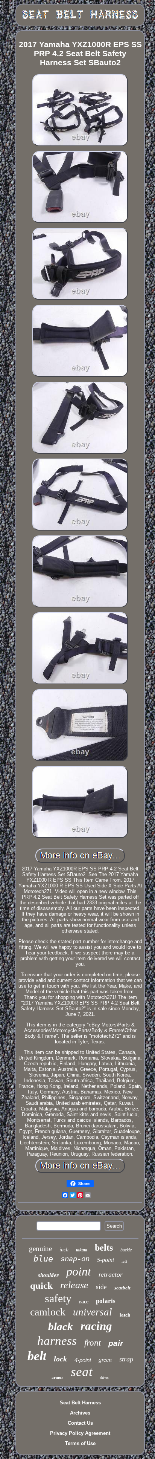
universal (92, 1312)
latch (125, 1315)
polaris (105, 1301)
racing (96, 1325)
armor (57, 1377)
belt (36, 1356)
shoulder (48, 1275)
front (92, 1342)
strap (126, 1359)
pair (115, 1343)
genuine (40, 1249)
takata (81, 1250)
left (124, 1261)
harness (57, 1340)
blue (43, 1258)
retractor (111, 1274)
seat (82, 1371)
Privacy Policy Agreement (80, 1433)
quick (41, 1285)
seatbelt (122, 1288)
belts (104, 1248)
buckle (126, 1250)
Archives (80, 1413)
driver (104, 1377)
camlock (47, 1312)
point (78, 1271)
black (60, 1326)
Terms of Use (80, 1443)
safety (58, 1298)
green (105, 1360)
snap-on (75, 1259)
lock (60, 1359)
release (74, 1285)
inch (63, 1250)
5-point (105, 1260)
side (101, 1287)
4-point (82, 1360)
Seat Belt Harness (80, 1402)
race (83, 1302)
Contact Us (80, 1423)
